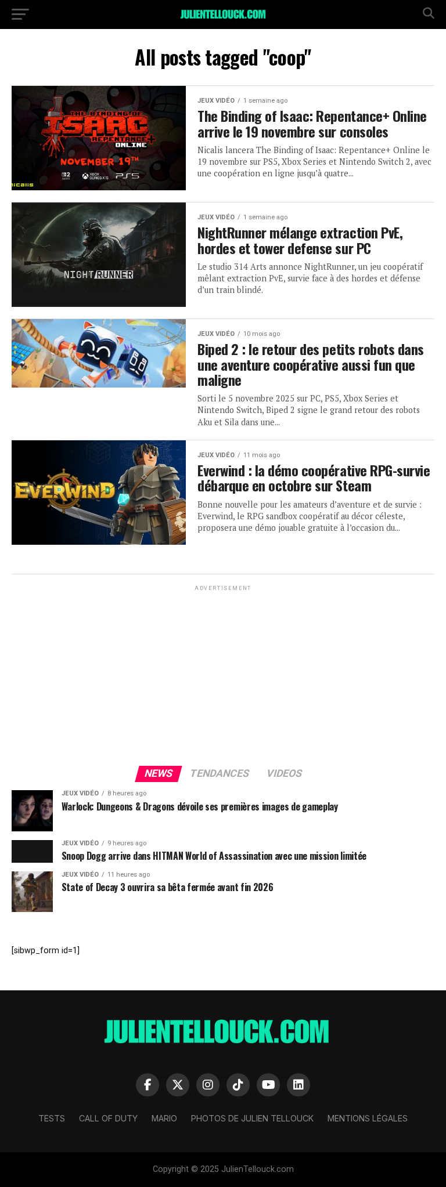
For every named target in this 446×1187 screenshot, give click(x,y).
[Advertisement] (223, 675)
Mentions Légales (368, 1118)
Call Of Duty (108, 1118)
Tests (51, 1118)
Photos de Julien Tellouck (252, 1118)
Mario (164, 1118)
